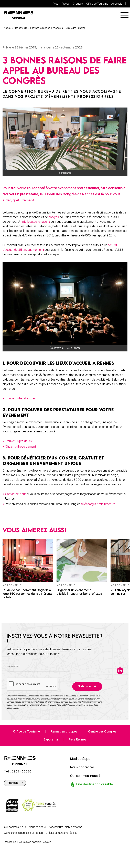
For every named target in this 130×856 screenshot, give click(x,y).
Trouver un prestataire (19, 441)
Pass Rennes (77, 739)
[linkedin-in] (120, 670)
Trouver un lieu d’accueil (20, 398)
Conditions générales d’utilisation (23, 832)
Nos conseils (20, 28)
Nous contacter (82, 767)
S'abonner (84, 686)
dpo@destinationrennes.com (89, 702)
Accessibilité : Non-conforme (65, 827)
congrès (54, 217)
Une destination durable (94, 784)
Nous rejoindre (37, 827)
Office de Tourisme (97, 3)
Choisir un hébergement (20, 446)
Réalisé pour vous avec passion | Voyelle (27, 842)
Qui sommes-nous (15, 827)
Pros (55, 3)
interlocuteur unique (34, 221)
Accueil (8, 28)
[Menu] (124, 15)
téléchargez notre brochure (98, 504)
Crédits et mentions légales (61, 832)
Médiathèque (80, 759)
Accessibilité (118, 3)
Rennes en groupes (64, 731)
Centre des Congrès (102, 731)
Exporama (51, 739)
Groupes (78, 3)
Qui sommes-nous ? (85, 776)
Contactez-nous (16, 494)
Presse (65, 3)
